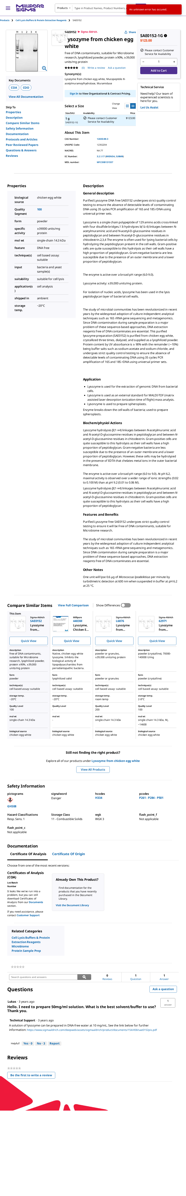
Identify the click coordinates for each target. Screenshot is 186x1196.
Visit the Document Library (72, 905)
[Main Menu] (8, 8)
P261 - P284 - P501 (151, 798)
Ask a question (117, 67)
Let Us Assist (149, 107)
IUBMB (119, 156)
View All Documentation (26, 96)
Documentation (17, 134)
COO (26, 88)
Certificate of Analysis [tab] (28, 854)
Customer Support (28, 915)
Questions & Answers (21, 150)
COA (14, 88)
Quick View (28, 641)
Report (55, 1043)
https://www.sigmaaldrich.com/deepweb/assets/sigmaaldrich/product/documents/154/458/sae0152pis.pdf (92, 1030)
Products (4, 20)
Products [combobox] (62, 8)
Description (14, 118)
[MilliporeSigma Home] (30, 7)
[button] (168, 1002)
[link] (18, 967)
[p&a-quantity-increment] (174, 62)
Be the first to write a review (32, 1076)
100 (39, 209)
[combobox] (100, 8)
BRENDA (110, 156)
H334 (98, 798)
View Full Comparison (73, 605)
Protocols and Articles (21, 139)
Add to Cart (159, 71)
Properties (13, 112)
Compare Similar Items (22, 123)
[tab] (8, 20)
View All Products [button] (93, 770)
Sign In (74, 93)
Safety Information (19, 128)
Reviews (12, 156)
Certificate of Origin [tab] (68, 854)
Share (132, 32)
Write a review (96, 67)
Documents (36, 902)
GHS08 (11, 806)
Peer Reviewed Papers (22, 145)
